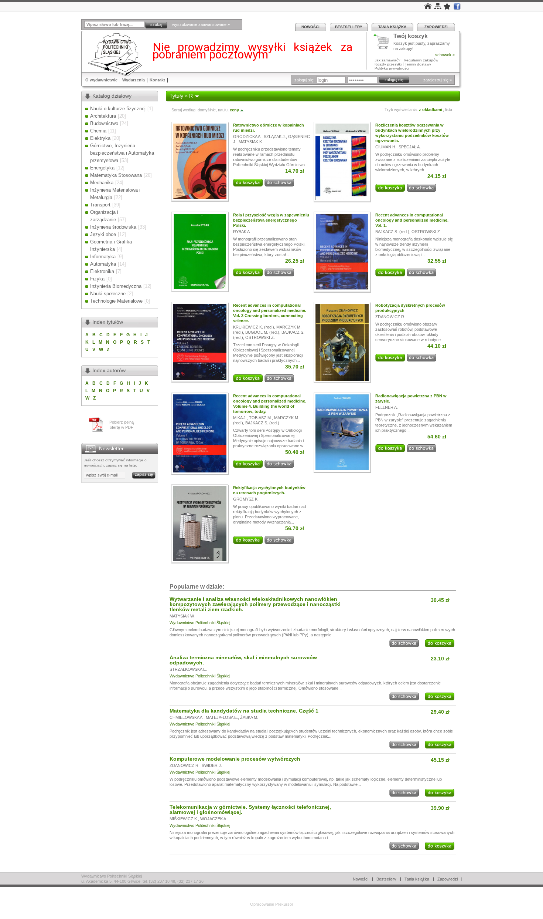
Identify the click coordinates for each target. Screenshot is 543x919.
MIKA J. (240, 417)
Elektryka (100, 138)
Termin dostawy (418, 64)
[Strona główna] (428, 8)
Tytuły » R (181, 96)
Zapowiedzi (436, 27)
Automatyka (103, 264)
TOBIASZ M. (260, 417)
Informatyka (103, 256)
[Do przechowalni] (279, 185)
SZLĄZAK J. (275, 136)
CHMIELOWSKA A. (187, 717)
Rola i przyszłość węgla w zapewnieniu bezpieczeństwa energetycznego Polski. (271, 220)
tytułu (223, 110)
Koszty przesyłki (389, 64)
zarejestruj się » (437, 80)
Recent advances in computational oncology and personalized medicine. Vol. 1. (411, 220)
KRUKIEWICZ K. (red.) (253, 327)
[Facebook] (457, 8)
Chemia (98, 131)
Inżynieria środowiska (113, 227)
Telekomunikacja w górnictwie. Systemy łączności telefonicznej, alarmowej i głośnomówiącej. (250, 809)
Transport (100, 205)
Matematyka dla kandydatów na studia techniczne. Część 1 (244, 711)
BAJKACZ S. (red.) (392, 231)
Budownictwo (104, 123)
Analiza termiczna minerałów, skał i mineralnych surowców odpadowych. (243, 660)
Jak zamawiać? (387, 60)
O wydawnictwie (101, 80)
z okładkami (430, 109)
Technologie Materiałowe (116, 301)
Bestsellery (348, 27)
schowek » (445, 55)
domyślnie (207, 110)
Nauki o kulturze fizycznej (118, 108)
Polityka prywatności (392, 68)
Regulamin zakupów (421, 60)
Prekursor (284, 904)
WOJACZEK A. (213, 819)
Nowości (310, 27)
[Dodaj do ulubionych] (447, 8)
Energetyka (102, 168)
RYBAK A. (242, 231)
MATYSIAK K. (251, 141)
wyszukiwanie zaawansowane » (201, 24)
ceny (234, 110)
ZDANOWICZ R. (390, 316)
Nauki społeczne (108, 293)
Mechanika (101, 182)
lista (448, 109)
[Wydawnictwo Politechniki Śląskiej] (113, 54)
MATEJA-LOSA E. (222, 717)
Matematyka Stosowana (116, 175)
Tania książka (392, 27)
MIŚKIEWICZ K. (184, 819)
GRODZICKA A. (247, 136)
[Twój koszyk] (383, 42)
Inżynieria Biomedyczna (115, 286)
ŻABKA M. (249, 717)
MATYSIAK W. (182, 616)
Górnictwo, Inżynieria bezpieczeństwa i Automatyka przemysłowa (122, 153)
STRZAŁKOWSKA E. (188, 669)
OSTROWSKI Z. (426, 231)
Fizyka (97, 279)
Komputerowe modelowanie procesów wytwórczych (235, 759)
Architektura (103, 116)
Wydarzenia (133, 80)
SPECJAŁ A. (410, 147)
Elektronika (102, 271)
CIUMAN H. (385, 147)
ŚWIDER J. (212, 765)
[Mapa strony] (437, 8)
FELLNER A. (386, 407)
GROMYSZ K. (246, 499)
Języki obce (103, 234)
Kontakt (157, 80)
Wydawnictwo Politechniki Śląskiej (200, 622)
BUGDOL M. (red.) (262, 332)
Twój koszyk (410, 36)
